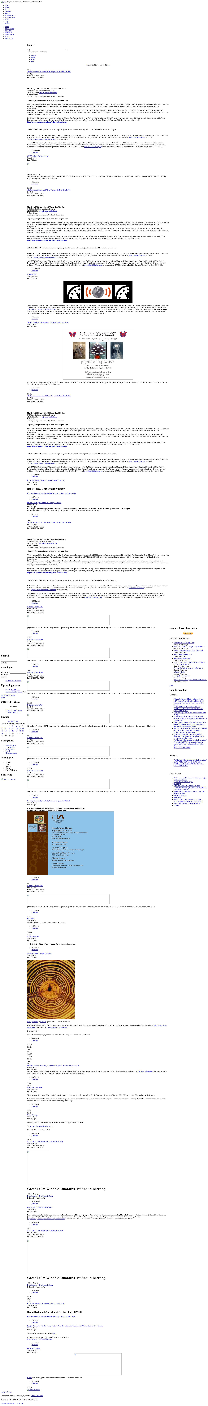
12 (23, 728)
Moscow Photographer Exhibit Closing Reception (44, 503)
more (3, 697)
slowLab (43, 1022)
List (32, 61)
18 (20, 731)
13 (2, 731)
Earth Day (30, 918)
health (7, 36)
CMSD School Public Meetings (38, 156)
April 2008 (13, 721)
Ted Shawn (52, 1027)
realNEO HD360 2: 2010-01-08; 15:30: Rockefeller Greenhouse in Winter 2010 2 (188, 800)
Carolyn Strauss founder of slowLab (39, 953)
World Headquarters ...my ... (183, 782)
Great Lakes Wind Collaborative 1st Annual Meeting (45, 1141)
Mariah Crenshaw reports (182, 658)
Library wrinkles (179, 672)
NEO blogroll (10, 17)
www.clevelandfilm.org (137, 137)
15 (10, 731)
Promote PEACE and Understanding (39, 1207)
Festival (176, 805)
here (54, 1333)
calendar (8, 11)
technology (9, 38)
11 (20, 728)
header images (10, 15)
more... (12, 747)
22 (10, 733)
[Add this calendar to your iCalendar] (8, 695)
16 (13, 731)
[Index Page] (3, 2)
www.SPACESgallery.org (93, 147)
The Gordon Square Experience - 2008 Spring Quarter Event (48, 322)
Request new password (13, 681)
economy (8, 31)
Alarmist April (32, 274)
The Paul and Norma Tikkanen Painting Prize (14, 691)
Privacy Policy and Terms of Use (12, 1403)
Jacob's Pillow (63, 1027)
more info (35, 152)
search (7, 21)
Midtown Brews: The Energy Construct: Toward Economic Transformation (53, 1066)
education (8, 33)
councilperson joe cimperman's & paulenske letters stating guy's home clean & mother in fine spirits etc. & (190, 718)
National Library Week (35, 607)
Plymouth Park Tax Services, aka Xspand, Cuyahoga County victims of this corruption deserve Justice (189, 744)
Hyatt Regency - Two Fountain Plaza (40, 1196)
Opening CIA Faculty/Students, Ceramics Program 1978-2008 (48, 801)
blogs (7, 7)
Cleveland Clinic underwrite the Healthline (188, 668)
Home (3, 1392)
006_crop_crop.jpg (180, 795)
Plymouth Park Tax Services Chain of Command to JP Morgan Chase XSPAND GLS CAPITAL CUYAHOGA (190, 788)
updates (7, 23)
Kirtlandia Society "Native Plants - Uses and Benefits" (45, 480)
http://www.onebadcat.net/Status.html (43, 139)
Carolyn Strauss (32, 1022)
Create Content (11, 745)
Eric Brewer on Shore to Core (184, 643)
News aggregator (11, 753)
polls (6, 19)
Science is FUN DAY (34, 1087)
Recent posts (10, 749)
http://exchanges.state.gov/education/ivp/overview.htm (46, 1219)
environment (9, 34)
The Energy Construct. (145, 1071)
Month (33, 55)
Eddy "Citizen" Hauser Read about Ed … (14, 711)
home (7, 27)
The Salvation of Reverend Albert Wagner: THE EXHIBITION (49, 72)
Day (32, 59)
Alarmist (31, 309)
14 (6, 731)
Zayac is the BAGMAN (182, 748)
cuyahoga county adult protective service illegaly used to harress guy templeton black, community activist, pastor (189, 736)
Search (8, 751)
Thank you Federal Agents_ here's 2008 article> (190, 680)
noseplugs (177, 784)
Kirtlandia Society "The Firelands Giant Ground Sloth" (46, 1303)
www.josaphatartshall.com (48, 93)
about (7, 5)
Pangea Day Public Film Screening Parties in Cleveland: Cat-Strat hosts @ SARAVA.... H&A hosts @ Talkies (65, 1326)
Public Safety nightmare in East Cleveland (188, 650)
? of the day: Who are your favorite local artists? (190, 740)
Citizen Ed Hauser (37, 1396)
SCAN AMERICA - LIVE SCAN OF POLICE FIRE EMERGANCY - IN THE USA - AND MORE (188, 709)
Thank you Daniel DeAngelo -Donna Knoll (189, 647)
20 (2, 733)
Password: (5, 674)
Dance (29, 1378)
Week (33, 57)
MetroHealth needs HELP (183, 654)
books (7, 9)
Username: (5, 672)
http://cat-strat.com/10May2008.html (39, 1339)
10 (17, 728)
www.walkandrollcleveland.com (41, 1126)
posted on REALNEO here (47, 309)
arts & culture (9, 29)
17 (17, 731)
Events (9, 1392)
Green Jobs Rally (33, 936)
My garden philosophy (181, 676)
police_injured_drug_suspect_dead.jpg (187, 803)
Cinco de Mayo (32, 1115)
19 (23, 731)
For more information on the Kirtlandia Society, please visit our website (51, 493)
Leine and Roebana (34, 1348)
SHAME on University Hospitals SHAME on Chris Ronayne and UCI (189, 663)
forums (7, 13)
